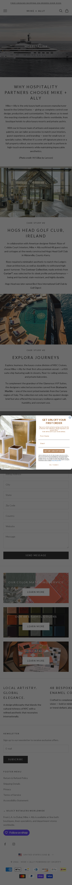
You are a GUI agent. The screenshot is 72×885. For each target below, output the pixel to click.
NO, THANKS (54, 465)
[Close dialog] (70, 417)
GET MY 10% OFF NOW (54, 451)
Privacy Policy (54, 460)
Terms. (59, 460)
